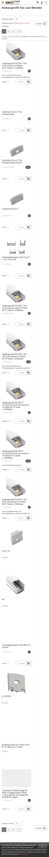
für (3, 599)
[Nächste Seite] (19, 31)
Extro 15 (6, 551)
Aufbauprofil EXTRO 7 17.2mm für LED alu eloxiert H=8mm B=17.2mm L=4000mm (15, 454)
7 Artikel (5, 751)
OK (42, 846)
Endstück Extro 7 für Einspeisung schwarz (12, 161)
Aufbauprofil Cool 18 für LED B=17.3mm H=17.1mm (16, 745)
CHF (28, 23)
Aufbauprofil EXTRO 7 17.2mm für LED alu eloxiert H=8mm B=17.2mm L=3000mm (15, 406)
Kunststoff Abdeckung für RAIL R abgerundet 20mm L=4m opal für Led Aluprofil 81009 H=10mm (15, 793)
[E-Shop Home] (12, 2)
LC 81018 (6, 696)
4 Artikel (5, 557)
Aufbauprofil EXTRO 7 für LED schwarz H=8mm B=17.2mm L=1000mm (14, 65)
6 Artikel (5, 606)
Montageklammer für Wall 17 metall (16, 646)
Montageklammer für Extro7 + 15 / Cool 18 (16, 258)
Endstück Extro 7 (10, 208)
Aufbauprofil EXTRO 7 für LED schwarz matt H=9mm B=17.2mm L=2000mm (14, 307)
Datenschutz (23, 854)
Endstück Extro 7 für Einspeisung (12, 112)
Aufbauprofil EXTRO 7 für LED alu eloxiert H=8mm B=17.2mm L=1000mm (14, 501)
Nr (14, 23)
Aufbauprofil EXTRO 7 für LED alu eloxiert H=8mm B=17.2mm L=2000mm (14, 356)
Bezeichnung (20, 23)
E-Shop (4, 36)
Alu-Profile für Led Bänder (19, 36)
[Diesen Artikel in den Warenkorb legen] (28, 82)
